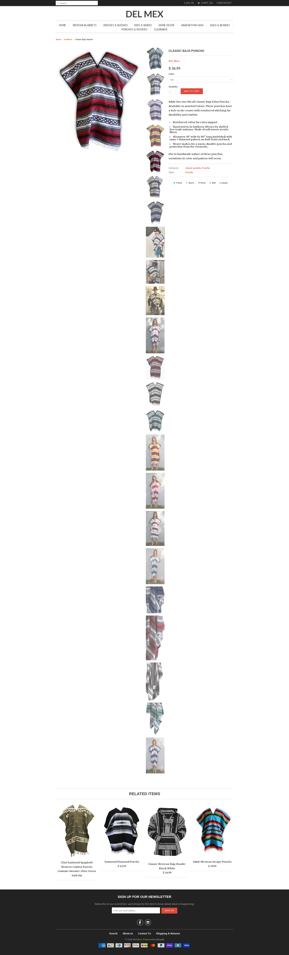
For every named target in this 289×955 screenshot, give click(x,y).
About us (128, 933)
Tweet (179, 183)
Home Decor (166, 25)
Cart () (206, 3)
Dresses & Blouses (115, 25)
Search (113, 933)
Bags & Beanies (220, 25)
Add (214, 183)
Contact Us (144, 933)
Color (171, 74)
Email (224, 183)
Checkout (224, 3)
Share (191, 183)
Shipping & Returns (168, 933)
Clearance (161, 29)
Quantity (173, 86)
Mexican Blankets (85, 25)
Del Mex (144, 14)
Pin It (203, 183)
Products (68, 39)
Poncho (206, 168)
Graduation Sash (192, 25)
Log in (189, 3)
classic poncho (193, 168)
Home (62, 25)
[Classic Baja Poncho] (98, 99)
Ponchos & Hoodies (134, 29)
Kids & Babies (143, 25)
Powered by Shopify (153, 939)
